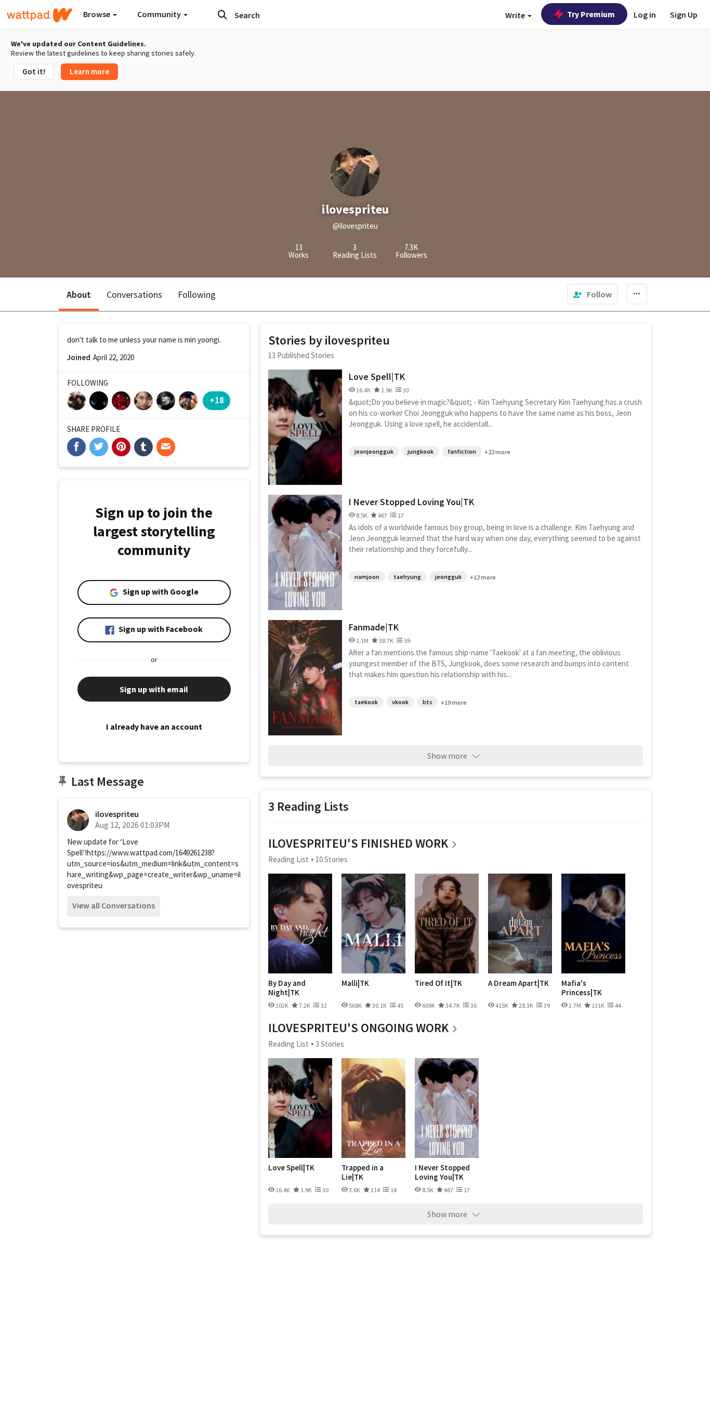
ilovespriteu (117, 814)
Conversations (134, 294)
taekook (366, 702)
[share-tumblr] (143, 447)
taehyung (407, 577)
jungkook (420, 451)
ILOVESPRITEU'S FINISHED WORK (358, 843)
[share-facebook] (76, 447)
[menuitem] (592, 294)
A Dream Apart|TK (518, 983)
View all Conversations (113, 905)
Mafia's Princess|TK (581, 988)
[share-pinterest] (121, 447)
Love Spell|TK (377, 377)
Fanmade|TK (374, 627)
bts (427, 702)
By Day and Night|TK (287, 988)
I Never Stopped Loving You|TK (411, 502)
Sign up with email (154, 689)
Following (197, 294)
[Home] (39, 15)
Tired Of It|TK (438, 983)
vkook (400, 702)
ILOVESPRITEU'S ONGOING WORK (358, 1028)
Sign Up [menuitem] (684, 14)
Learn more (89, 71)
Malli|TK (355, 983)
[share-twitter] (98, 447)
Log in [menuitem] (645, 14)
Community (159, 14)
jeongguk (448, 577)
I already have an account (154, 726)
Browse (97, 14)
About (79, 294)
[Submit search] (222, 14)
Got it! (33, 71)
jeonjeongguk (373, 451)
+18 (216, 400)
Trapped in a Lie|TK (362, 1172)
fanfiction (462, 451)
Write (516, 15)
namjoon (366, 577)
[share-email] (165, 447)
